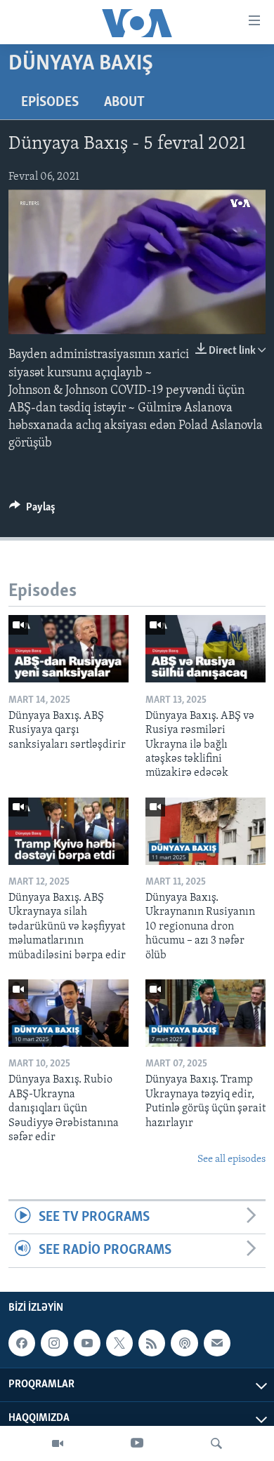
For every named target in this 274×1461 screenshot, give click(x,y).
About (124, 102)
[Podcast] (184, 1343)
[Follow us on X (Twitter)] (119, 1343)
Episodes (50, 102)
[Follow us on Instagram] (54, 1343)
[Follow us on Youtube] (87, 1343)
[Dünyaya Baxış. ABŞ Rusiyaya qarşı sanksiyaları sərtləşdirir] (68, 648)
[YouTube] (137, 1443)
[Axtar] (216, 1443)
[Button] (32, 510)
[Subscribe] (217, 1343)
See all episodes (231, 1159)
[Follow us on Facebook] (21, 1343)
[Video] (58, 1443)
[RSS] (151, 1343)
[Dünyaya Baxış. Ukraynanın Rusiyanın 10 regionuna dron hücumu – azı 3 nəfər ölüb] (205, 831)
